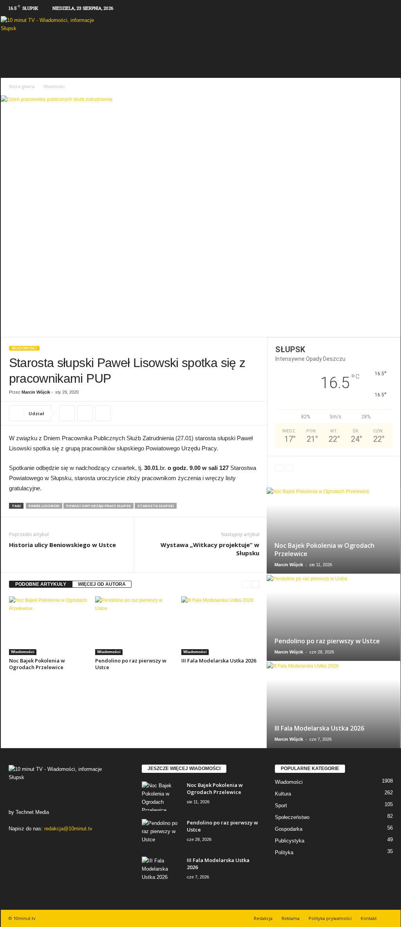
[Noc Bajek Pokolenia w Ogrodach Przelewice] (48, 625)
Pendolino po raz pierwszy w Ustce (130, 664)
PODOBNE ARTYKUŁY (40, 584)
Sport (281, 805)
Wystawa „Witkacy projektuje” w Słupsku (210, 549)
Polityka (284, 852)
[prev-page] (246, 584)
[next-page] (255, 584)
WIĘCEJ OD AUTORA (102, 584)
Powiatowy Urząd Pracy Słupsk (98, 505)
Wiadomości (24, 348)
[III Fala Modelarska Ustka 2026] (220, 625)
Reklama (291, 918)
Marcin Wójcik (36, 392)
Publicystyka (289, 841)
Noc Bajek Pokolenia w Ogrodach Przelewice (37, 664)
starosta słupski (155, 505)
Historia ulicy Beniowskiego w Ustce (62, 545)
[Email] (103, 413)
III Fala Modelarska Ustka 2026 (218, 660)
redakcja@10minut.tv (68, 829)
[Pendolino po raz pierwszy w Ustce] (134, 625)
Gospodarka (288, 829)
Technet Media (32, 812)
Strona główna (22, 86)
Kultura (283, 794)
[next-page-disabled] (289, 468)
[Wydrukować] (85, 413)
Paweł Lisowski (44, 505)
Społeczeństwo (292, 817)
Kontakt (369, 918)
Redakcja (263, 918)
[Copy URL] (67, 413)
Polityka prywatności (330, 918)
